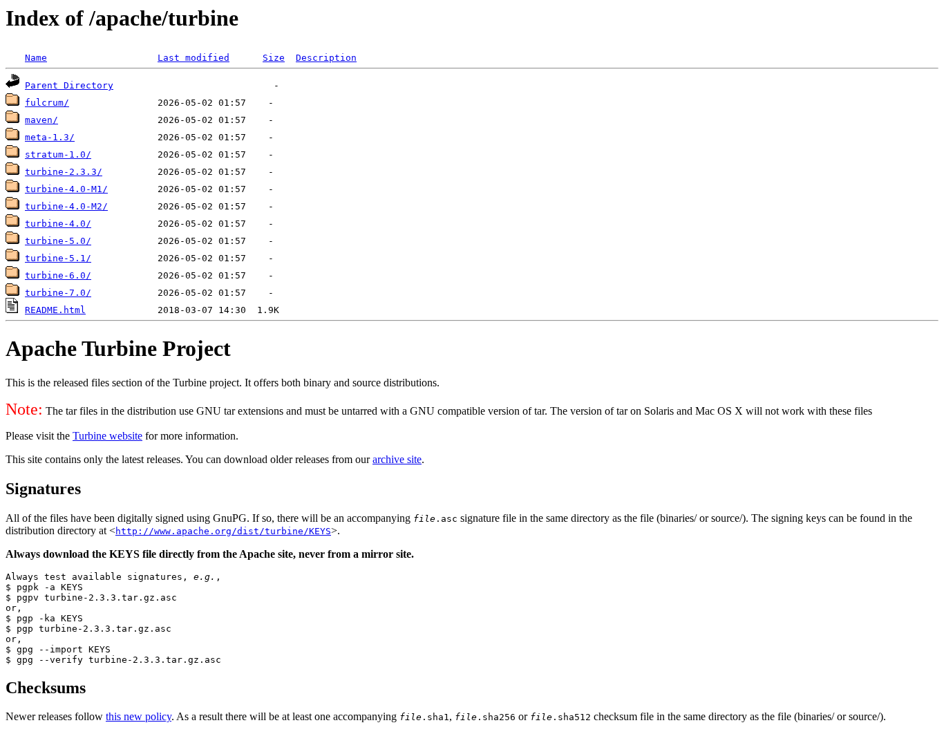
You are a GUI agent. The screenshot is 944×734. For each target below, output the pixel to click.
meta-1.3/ (50, 137)
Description (326, 58)
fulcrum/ (47, 102)
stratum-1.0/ (58, 154)
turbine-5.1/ (58, 258)
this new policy (138, 716)
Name (36, 58)
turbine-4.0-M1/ (66, 189)
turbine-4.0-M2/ (66, 206)
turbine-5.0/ (58, 241)
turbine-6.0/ (58, 275)
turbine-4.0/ (58, 223)
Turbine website (107, 436)
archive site (397, 459)
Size (274, 58)
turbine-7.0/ (58, 293)
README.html (55, 310)
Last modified (193, 58)
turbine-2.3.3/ (63, 172)
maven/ (41, 120)
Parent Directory (69, 85)
